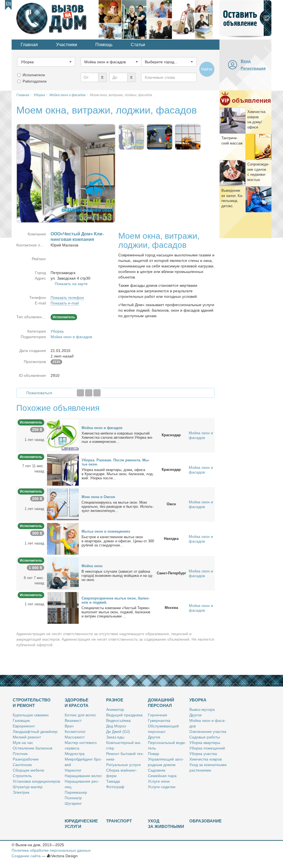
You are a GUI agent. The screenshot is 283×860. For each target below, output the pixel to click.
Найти (206, 69)
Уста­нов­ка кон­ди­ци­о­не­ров (36, 781)
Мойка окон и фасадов (71, 337)
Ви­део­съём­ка (118, 720)
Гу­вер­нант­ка (159, 720)
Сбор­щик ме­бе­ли (28, 770)
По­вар (153, 753)
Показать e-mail (65, 303)
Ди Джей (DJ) (118, 731)
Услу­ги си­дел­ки (161, 787)
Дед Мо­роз (116, 726)
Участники (66, 44)
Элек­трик (21, 792)
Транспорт (119, 821)
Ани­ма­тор (115, 709)
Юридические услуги (81, 824)
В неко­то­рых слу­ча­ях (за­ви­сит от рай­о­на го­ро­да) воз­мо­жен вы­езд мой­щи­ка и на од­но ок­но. (117, 575)
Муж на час (23, 742)
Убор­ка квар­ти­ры (204, 742)
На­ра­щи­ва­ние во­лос (83, 776)
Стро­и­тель (22, 776)
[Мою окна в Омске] (63, 504)
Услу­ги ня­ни (159, 781)
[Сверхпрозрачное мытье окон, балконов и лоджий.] (63, 607)
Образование (205, 821)
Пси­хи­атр (73, 798)
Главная (29, 44)
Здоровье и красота (76, 703)
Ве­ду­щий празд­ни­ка (124, 715)
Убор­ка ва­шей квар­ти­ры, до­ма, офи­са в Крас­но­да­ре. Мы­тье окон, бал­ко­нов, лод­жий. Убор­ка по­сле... (118, 474)
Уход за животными (166, 824)
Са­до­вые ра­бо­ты (204, 737)
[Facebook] (80, 392)
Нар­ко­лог (73, 770)
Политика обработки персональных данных (51, 850)
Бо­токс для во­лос (80, 715)
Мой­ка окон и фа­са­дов (102, 428)
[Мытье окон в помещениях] (63, 538)
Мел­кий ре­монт (27, 737)
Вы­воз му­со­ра (202, 709)
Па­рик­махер (76, 792)
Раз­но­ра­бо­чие (26, 759)
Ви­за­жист (73, 720)
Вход (246, 61)
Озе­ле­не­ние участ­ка (207, 731)
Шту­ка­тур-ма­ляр (28, 787)
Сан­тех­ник (22, 764)
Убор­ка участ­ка (203, 753)
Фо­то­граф (115, 787)
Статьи (138, 44)
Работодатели (34, 81)
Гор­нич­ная (157, 715)
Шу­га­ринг (73, 803)
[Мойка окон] (63, 573)
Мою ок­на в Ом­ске (98, 497)
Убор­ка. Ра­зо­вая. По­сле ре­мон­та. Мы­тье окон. (116, 462)
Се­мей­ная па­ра (162, 776)
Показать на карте (71, 284)
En (8, 3)
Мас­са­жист (75, 737)
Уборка (57, 331)
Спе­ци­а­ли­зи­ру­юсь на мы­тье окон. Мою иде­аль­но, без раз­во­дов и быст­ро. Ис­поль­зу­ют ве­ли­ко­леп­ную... (118, 506)
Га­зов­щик (21, 720)
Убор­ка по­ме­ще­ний (207, 748)
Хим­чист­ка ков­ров (205, 759)
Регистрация (253, 68)
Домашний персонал (161, 703)
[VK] (97, 392)
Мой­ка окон (92, 566)
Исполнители (34, 75)
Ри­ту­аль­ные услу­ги (123, 764)
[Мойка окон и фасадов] (63, 435)
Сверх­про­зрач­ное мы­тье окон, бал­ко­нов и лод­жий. (116, 600)
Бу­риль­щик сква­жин (31, 715)
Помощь (103, 44)
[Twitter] (88, 392)
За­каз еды (115, 737)
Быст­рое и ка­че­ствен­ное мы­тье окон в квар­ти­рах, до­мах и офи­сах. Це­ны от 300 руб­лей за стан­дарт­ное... (118, 541)
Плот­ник (20, 753)
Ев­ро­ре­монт (24, 726)
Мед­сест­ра (75, 753)
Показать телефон (67, 297)
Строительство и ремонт (32, 703)
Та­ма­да (113, 781)
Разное (114, 700)
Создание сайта (26, 856)
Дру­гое (154, 737)
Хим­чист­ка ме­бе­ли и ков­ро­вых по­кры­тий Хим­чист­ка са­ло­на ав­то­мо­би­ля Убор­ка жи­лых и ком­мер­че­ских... (117, 437)
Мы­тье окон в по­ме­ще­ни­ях (106, 531)
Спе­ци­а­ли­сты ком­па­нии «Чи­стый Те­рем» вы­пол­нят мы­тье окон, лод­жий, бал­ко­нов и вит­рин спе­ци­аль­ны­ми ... (116, 612)
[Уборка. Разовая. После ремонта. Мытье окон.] (63, 469)
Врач (69, 726)
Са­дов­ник (156, 770)
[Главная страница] (55, 19)
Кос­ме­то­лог (75, 731)
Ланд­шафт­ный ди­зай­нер (35, 731)
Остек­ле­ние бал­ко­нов (32, 748)
